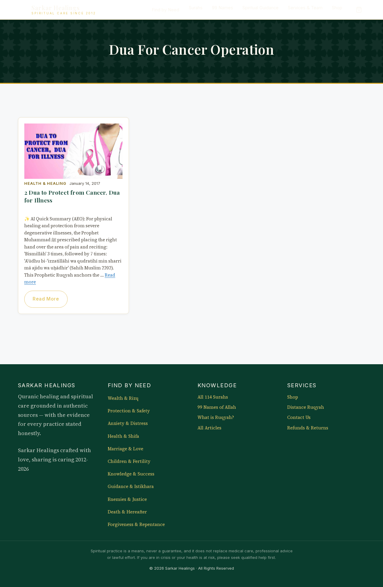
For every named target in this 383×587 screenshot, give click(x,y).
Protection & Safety (129, 411)
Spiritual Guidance (260, 7)
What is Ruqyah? (215, 417)
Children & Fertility (129, 461)
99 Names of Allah (216, 407)
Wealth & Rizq (123, 398)
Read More (46, 299)
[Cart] (358, 10)
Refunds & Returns (307, 428)
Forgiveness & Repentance (136, 524)
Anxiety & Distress (128, 423)
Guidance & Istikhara (131, 487)
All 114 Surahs (212, 397)
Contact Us (299, 417)
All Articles (209, 428)
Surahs (196, 7)
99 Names (222, 7)
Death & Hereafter (127, 512)
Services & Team (305, 7)
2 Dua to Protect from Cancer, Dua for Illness (72, 196)
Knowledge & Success (131, 474)
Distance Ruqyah (305, 407)
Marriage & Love (125, 449)
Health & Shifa (123, 436)
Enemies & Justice (127, 499)
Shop (337, 7)
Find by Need (165, 10)
